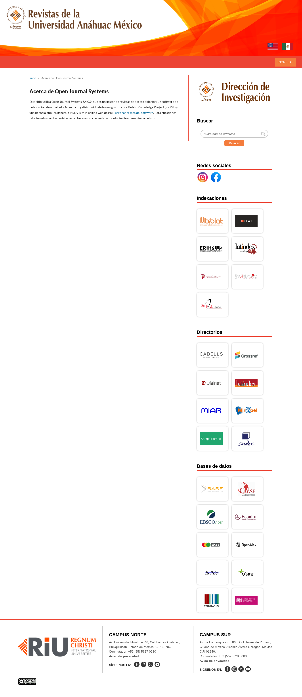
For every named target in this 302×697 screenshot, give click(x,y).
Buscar (234, 143)
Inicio (32, 78)
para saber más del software (134, 113)
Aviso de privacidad (124, 656)
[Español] (287, 47)
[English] (272, 47)
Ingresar (286, 62)
